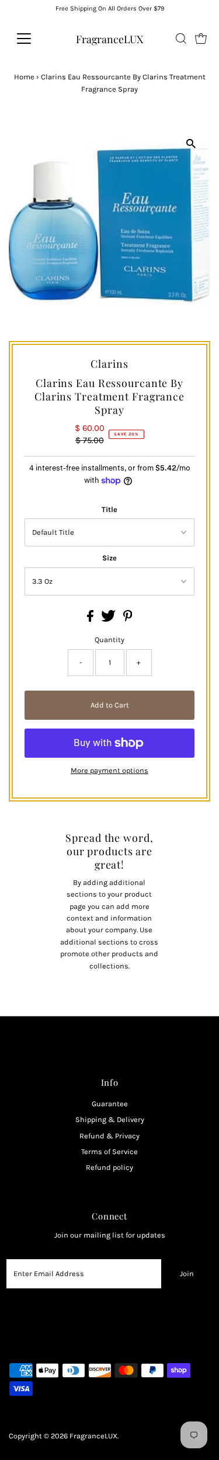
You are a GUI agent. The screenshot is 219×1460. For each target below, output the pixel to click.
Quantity (109, 639)
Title (109, 509)
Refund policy (109, 1167)
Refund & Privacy (109, 1135)
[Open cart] (201, 39)
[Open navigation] (33, 38)
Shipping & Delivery (109, 1119)
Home (24, 76)
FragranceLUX (109, 39)
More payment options (109, 770)
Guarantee (110, 1103)
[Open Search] (181, 38)
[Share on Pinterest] (128, 619)
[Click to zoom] (191, 143)
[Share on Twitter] (109, 619)
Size (109, 557)
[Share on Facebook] (91, 619)
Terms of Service (109, 1151)
